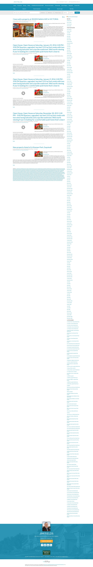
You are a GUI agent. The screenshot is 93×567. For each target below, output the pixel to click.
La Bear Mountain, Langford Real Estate (20, 171)
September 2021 (70, 103)
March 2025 (69, 51)
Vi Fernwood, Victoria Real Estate (72, 497)
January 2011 (69, 290)
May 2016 (68, 200)
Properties (19, 5)
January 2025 (69, 55)
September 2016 (70, 193)
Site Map (71, 8)
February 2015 (69, 221)
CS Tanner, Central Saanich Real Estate (50, 169)
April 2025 (68, 50)
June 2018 (68, 159)
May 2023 (68, 77)
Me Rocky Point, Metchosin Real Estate (35, 172)
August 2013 (69, 243)
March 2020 (69, 131)
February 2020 (69, 133)
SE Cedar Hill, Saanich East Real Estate (73, 428)
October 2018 (69, 152)
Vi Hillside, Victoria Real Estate (72, 499)
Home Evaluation (36, 8)
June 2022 (68, 91)
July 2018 (68, 157)
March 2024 (69, 65)
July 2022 (68, 89)
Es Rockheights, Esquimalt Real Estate (73, 355)
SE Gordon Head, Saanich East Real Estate (20, 175)
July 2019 (68, 143)
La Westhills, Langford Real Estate (72, 383)
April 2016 (68, 202)
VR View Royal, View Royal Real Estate (45, 180)
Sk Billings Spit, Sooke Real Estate (72, 458)
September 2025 (70, 43)
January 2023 (69, 81)
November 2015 (69, 209)
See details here (46, 25)
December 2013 (69, 236)
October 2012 (69, 257)
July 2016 (68, 197)
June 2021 (68, 107)
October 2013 (69, 240)
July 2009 (68, 306)
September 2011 (70, 280)
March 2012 (69, 269)
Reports (24, 8)
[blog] (51, 545)
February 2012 (69, 271)
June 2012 (68, 264)
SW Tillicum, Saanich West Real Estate (73, 486)
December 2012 (69, 254)
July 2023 (68, 74)
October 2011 (69, 278)
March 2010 (69, 299)
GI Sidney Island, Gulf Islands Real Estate (41, 170)
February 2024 (69, 67)
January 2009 (69, 314)
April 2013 (68, 250)
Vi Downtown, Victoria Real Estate (73, 494)
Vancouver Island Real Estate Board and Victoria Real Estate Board (54, 564)
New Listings (69, 22)
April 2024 (68, 63)
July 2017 (68, 176)
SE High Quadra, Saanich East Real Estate (31, 175)
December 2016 (69, 188)
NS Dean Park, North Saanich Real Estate (53, 173)
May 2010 (68, 295)
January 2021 (69, 114)
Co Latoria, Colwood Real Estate (72, 325)
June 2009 (68, 307)
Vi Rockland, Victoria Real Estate (72, 508)
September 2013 (70, 242)
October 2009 (69, 302)
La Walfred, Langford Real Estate (72, 382)
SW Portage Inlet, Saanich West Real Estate (51, 177)
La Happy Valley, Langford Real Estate (73, 369)
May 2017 (68, 179)
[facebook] (42, 545)
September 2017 (70, 172)
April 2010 (68, 297)
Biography (71, 5)
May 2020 (68, 127)
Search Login (60, 8)
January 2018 (69, 167)
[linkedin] (48, 545)
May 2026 (68, 36)
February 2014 (69, 233)
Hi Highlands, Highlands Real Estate (73, 360)
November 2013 (69, 238)
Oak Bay (68, 412)
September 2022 (70, 86)
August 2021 (69, 105)
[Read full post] (23, 30)
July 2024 (68, 60)
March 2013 (69, 252)
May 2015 (68, 216)
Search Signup (64, 5)
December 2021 (69, 98)
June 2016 (68, 198)
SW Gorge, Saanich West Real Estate (73, 468)
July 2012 (68, 262)
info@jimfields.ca (74, 2)
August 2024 (69, 58)
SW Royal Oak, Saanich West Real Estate (23, 178)
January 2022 (69, 96)
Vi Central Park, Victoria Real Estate (73, 492)
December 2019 (69, 134)
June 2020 (68, 126)
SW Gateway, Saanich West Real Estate (18, 177)
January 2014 (69, 235)
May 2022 (68, 93)
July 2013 (68, 245)
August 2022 (69, 88)
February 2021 (69, 112)
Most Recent (69, 29)
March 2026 (69, 39)
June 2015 (68, 214)
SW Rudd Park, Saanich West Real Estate (34, 178)
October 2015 (69, 210)
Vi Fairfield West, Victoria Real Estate (57, 179)
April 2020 (68, 129)
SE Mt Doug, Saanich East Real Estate (73, 445)
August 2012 (69, 261)
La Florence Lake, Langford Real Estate (73, 366)
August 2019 (69, 141)
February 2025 (69, 53)
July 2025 (68, 44)
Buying (24, 5)
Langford (68, 385)
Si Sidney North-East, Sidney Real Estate (55, 176)
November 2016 (69, 190)
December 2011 (69, 274)
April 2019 (68, 148)
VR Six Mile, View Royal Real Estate (73, 511)
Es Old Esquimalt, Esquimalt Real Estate (20, 170)
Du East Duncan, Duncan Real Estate (73, 345)
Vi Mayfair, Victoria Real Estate (72, 506)
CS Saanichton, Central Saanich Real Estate (39, 169)
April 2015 (68, 217)
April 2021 (68, 110)
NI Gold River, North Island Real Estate (35, 173)
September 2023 (70, 72)
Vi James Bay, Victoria (70, 501)
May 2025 (68, 48)
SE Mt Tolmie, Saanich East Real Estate (35, 176)
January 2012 (69, 273)
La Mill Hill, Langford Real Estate (72, 377)
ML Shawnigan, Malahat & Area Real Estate (23, 173)
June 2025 (68, 46)
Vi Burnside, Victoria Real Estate (72, 490)
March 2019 (69, 150)
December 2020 (69, 115)
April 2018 (68, 162)
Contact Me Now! (46, 541)
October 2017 (69, 171)
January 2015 (69, 223)
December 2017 (69, 169)
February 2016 (69, 205)
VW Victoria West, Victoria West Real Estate (56, 180)
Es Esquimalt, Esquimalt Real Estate (73, 347)
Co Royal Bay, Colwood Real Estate (47, 168)
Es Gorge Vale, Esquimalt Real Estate (73, 348)
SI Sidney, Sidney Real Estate (72, 456)
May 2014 (68, 228)
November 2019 (69, 136)
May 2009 (68, 309)
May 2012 (68, 266)
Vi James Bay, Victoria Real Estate (72, 502)
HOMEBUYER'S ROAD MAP (37, 5)
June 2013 (68, 247)
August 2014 (69, 226)
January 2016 (69, 207)
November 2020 (69, 117)
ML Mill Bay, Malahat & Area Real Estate (50, 172)
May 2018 (68, 160)
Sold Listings (69, 25)
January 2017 (69, 186)
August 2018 (69, 155)
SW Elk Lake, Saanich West (71, 460)
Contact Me (76, 5)
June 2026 (68, 34)
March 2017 (69, 183)
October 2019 (69, 138)
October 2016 (69, 191)
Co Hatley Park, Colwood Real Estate (73, 321)
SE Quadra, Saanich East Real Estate (73, 449)
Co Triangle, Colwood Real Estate (72, 328)
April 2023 (68, 79)
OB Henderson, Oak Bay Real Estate (73, 414)
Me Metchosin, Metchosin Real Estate (73, 387)
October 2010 (69, 292)
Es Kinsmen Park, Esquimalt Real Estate (22, 54)
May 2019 (68, 146)
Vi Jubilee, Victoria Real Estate (72, 504)
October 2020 (69, 119)
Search (77, 12)
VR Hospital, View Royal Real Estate (73, 509)
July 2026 (68, 32)
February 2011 (69, 288)
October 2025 (69, 41)
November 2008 (69, 318)
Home (14, 5)
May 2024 (68, 62)
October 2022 (69, 84)
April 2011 (68, 285)
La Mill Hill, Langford (70, 375)
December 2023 (69, 70)
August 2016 (69, 195)
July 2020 (68, 124)
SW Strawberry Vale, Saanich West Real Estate (46, 178)
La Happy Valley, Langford (71, 368)
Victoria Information (49, 5)
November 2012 (69, 255)
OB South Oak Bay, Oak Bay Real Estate (45, 174)
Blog (14, 8)
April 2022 (68, 95)
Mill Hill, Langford (70, 391)
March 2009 (69, 311)
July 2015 (68, 212)
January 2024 (69, 69)
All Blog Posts (69, 20)
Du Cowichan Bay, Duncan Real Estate (73, 343)
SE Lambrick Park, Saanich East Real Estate (53, 175)
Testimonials (57, 5)
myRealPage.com (46, 562)
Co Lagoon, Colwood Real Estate (72, 323)
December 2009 (69, 300)
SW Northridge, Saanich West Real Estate (39, 177)
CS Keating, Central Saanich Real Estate (27, 169)
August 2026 (69, 31)
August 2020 (69, 122)
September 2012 (70, 259)
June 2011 (68, 283)
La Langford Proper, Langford (72, 371)
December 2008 (69, 316)
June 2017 (68, 178)
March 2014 (69, 231)
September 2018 (70, 153)
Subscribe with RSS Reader (73, 16)
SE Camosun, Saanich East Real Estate (73, 426)
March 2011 (69, 287)
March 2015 (69, 219)
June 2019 (68, 145)
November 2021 (69, 100)
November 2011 (69, 276)
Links (49, 8)
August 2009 (69, 304)
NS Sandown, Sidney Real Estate (23, 174)
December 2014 (69, 224)
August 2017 (69, 174)
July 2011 (68, 281)
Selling (28, 5)
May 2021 (68, 108)
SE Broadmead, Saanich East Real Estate (55, 174)
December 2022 (69, 82)
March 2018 (69, 164)
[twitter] (45, 545)
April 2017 (68, 181)
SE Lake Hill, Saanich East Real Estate (73, 438)
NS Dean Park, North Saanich (72, 403)
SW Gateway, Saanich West (71, 464)
